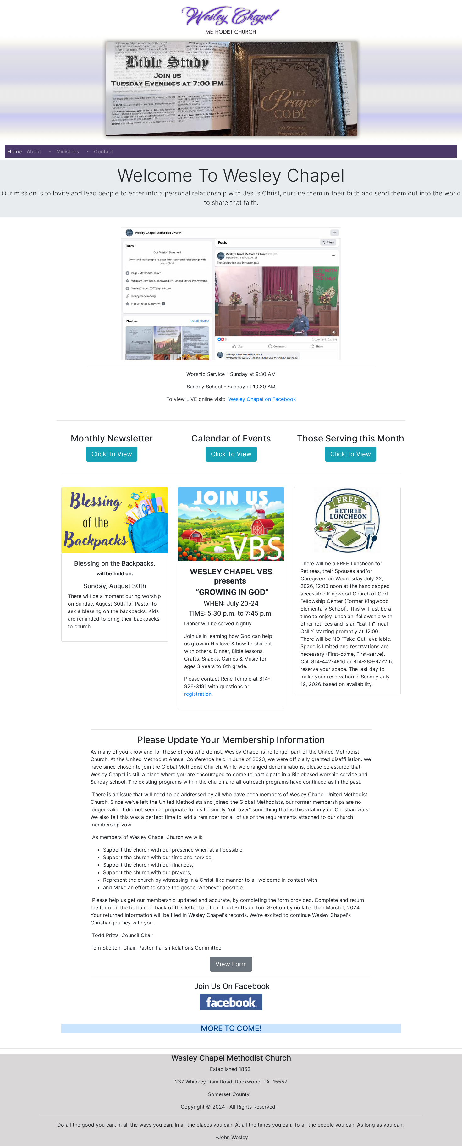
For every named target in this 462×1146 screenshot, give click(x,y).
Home (16, 151)
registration (198, 694)
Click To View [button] (111, 454)
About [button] (37, 151)
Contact (103, 151)
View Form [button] (231, 964)
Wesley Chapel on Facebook (262, 399)
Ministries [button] (70, 151)
